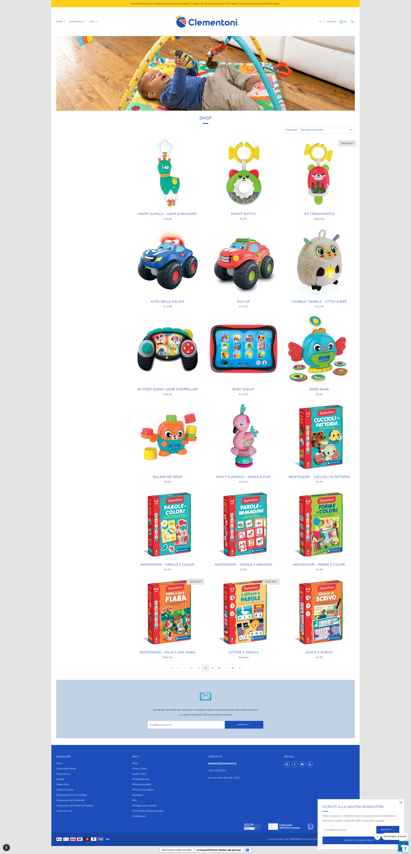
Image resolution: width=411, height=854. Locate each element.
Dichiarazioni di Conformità (70, 800)
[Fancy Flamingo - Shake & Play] (243, 436)
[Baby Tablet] (243, 349)
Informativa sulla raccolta (177, 849)
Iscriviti (242, 724)
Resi (134, 800)
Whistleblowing (140, 779)
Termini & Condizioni (143, 789)
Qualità (60, 779)
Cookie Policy (139, 773)
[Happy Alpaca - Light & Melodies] (167, 173)
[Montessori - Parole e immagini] (243, 524)
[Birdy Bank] (319, 349)
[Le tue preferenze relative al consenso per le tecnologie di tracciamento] (405, 848)
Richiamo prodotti (141, 784)
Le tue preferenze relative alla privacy (219, 849)
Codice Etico (62, 784)
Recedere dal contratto (144, 805)
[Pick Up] (243, 261)
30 (219, 668)
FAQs (135, 763)
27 (198, 668)
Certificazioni (138, 816)
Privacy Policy (139, 768)
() (345, 21)
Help (92, 21)
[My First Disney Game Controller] (167, 349)
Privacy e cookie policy (359, 840)
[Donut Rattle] (243, 173)
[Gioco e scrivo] (319, 612)
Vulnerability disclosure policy (148, 810)
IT (320, 21)
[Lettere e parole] (243, 612)
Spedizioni (137, 795)
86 (233, 668)
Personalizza (63, 773)
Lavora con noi (64, 810)
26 (192, 668)
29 (212, 668)
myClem (329, 21)
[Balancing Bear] (167, 436)
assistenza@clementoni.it (222, 763)
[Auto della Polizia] (167, 261)
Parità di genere (64, 789)
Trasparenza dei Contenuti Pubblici (74, 805)
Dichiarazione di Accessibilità (71, 795)
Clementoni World (66, 768)
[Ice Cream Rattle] (319, 173)
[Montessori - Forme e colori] (319, 524)
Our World (76, 21)
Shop (59, 21)
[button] (6, 847)
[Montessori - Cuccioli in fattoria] (319, 436)
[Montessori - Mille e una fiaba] (167, 612)
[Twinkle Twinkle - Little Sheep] (319, 261)
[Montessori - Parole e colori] (167, 524)
